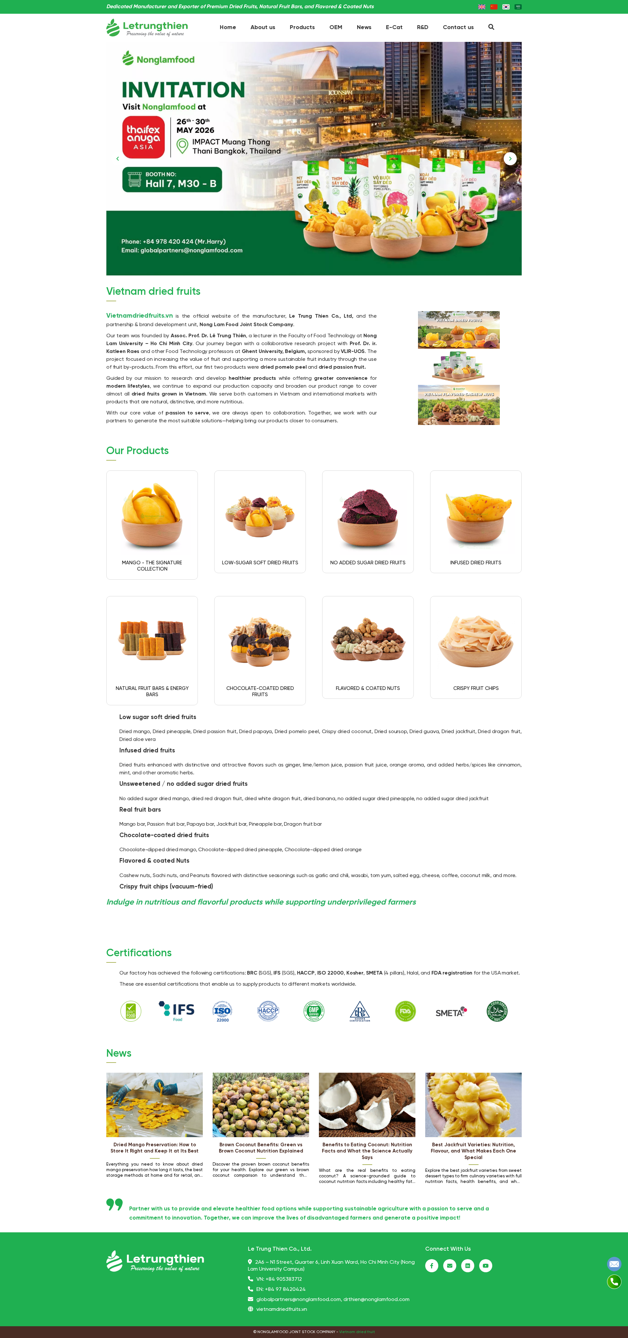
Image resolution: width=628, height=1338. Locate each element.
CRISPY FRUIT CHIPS (476, 688)
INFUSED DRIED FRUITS (475, 563)
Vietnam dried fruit (357, 1332)
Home (228, 28)
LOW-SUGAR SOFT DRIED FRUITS (260, 563)
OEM (335, 28)
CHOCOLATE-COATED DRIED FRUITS (260, 692)
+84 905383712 (284, 1279)
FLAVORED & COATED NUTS (368, 688)
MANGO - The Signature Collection (152, 566)
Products (302, 28)
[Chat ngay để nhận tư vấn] (614, 1264)
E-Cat (394, 28)
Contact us (458, 28)
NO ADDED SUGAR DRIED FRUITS (368, 563)
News (364, 28)
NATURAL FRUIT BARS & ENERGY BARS (152, 692)
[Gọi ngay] (614, 1281)
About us (263, 28)
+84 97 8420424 (285, 1289)
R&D (422, 28)
